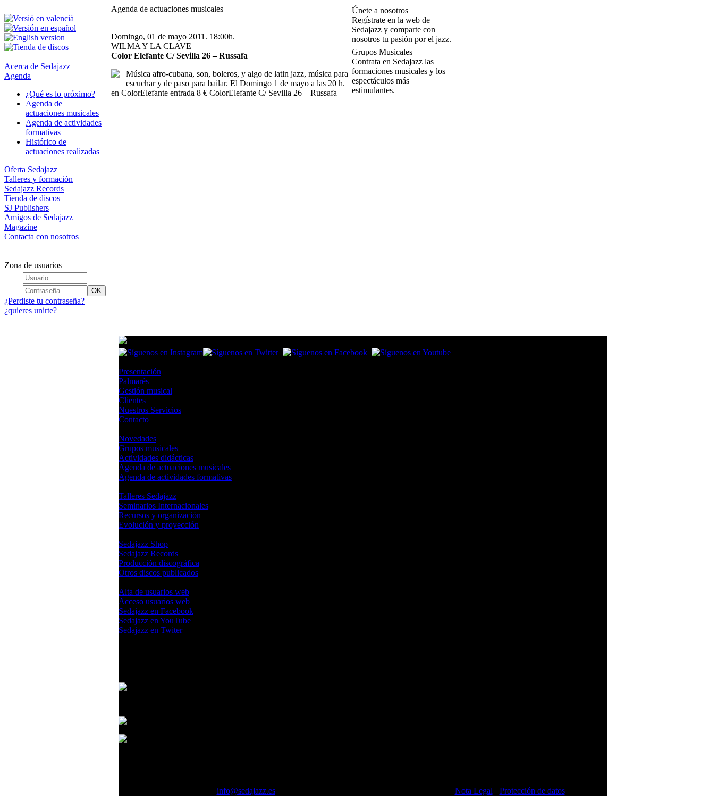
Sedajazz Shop (143, 543)
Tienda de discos (32, 198)
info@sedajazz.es (246, 790)
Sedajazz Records (34, 188)
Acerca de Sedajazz (37, 66)
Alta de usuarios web (154, 591)
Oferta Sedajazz (30, 169)
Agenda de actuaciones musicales (62, 108)
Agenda (17, 75)
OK (96, 291)
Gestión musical (145, 390)
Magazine (20, 226)
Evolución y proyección (159, 524)
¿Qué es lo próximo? (60, 93)
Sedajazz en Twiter (150, 630)
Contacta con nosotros (41, 236)
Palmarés (134, 381)
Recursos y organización (160, 515)
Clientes (132, 400)
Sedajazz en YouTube (155, 620)
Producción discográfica (159, 563)
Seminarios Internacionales (163, 505)
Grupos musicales (148, 448)
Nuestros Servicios (150, 409)
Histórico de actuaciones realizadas (62, 146)
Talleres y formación (38, 179)
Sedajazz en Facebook (156, 610)
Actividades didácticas (156, 457)
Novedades (137, 438)
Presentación (140, 371)
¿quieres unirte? (30, 310)
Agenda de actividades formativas (175, 476)
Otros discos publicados (158, 572)
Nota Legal (474, 790)
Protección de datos (532, 790)
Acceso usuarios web (154, 601)
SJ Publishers (26, 207)
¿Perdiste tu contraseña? (44, 300)
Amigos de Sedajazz (38, 217)
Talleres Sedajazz (147, 496)
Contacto (134, 419)
